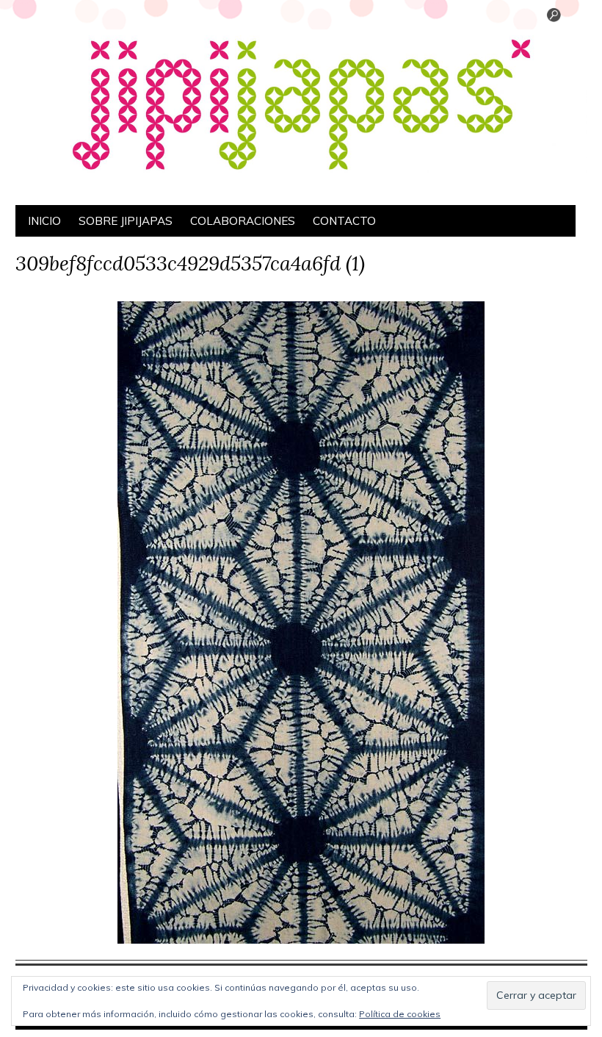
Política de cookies (399, 1013)
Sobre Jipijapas (126, 221)
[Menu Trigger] (553, 18)
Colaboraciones (242, 221)
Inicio (44, 221)
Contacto (344, 221)
